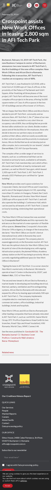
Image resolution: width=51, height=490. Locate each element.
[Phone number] (29, 5)
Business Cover (28, 334)
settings (23, 481)
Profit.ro (6, 337)
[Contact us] (36, 5)
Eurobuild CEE (31, 331)
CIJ (19, 334)
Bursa (5, 341)
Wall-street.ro (27, 337)
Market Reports (9, 413)
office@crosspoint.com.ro (13, 444)
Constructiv (15, 337)
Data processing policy (12, 426)
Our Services (7, 407)
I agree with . (22, 465)
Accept (7, 486)
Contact (5, 423)
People (5, 410)
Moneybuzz (13, 341)
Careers (5, 417)
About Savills (8, 420)
